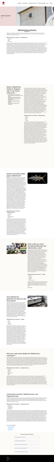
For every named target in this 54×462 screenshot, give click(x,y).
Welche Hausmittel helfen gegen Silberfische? (14, 97)
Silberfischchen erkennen (27, 30)
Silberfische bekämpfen (41, 3)
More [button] (47, 3)
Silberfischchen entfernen (33, 3)
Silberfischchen (25, 3)
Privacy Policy (8, 458)
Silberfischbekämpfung (11, 426)
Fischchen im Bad (30, 287)
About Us (51, 3)
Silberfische (20, 3)
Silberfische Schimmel (11, 427)
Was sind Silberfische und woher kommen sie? (14, 94)
